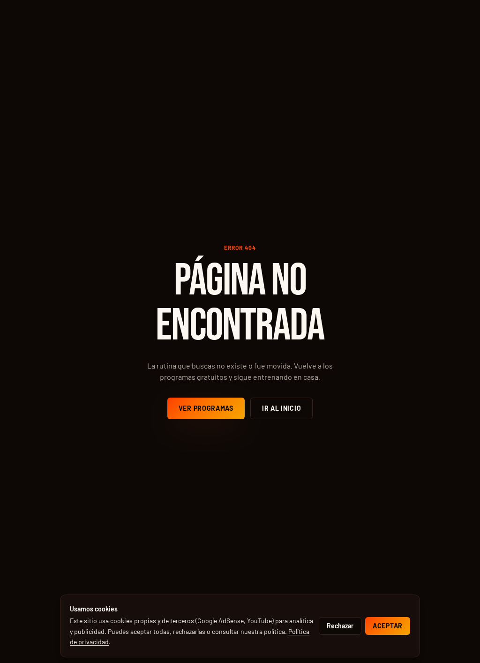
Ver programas (206, 408)
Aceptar (388, 626)
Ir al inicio (281, 408)
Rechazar (340, 626)
